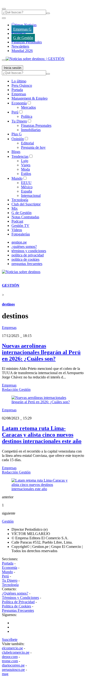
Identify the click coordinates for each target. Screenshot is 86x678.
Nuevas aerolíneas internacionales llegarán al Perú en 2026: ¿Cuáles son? (41, 352)
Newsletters (20, 46)
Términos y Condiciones (20, 598)
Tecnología (19, 200)
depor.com (10, 657)
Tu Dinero (19, 121)
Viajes (25, 165)
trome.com (10, 661)
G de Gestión (23, 38)
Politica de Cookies (16, 606)
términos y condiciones (28, 251)
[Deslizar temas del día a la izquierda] (4, 18)
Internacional (31, 196)
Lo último (18, 81)
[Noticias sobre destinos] (21, 272)
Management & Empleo (29, 98)
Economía (19, 103)
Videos (16, 230)
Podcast (17, 221)
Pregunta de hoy (33, 147)
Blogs (15, 152)
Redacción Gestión (16, 389)
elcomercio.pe (12, 648)
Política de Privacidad (18, 602)
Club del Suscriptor (26, 204)
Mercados (28, 107)
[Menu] (4, 9)
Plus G (16, 134)
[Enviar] (48, 13)
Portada (17, 90)
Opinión (17, 139)
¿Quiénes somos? (15, 593)
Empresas (18, 33)
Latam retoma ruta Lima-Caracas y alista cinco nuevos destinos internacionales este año (41, 434)
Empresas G (22, 29)
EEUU (26, 183)
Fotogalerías (20, 234)
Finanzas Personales (26, 42)
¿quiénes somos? (24, 247)
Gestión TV (20, 226)
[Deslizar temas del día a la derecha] (4, 60)
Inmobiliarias (31, 130)
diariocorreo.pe (13, 665)
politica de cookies (25, 259)
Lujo (24, 161)
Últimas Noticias (24, 25)
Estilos (26, 174)
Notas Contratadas (25, 217)
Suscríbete (9, 639)
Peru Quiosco (21, 85)
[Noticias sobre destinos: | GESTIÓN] (35, 59)
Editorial (27, 143)
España (26, 191)
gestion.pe (19, 242)
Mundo (16, 178)
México (26, 187)
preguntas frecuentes (26, 264)
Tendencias (19, 156)
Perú (14, 112)
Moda (25, 169)
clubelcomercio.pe (15, 652)
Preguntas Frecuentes (18, 610)
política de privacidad (27, 255)
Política (26, 116)
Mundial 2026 (22, 51)
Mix (14, 208)
